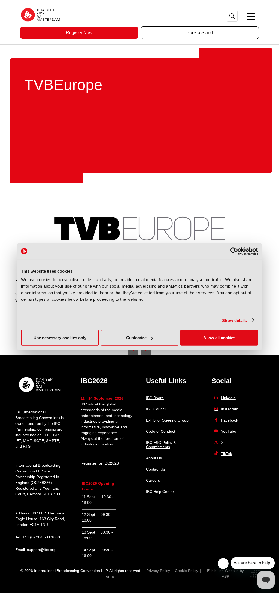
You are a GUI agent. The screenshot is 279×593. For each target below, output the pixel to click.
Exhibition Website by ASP (225, 573)
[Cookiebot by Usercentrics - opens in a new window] (234, 251)
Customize (136, 337)
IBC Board (155, 398)
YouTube (228, 431)
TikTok (226, 453)
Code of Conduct (160, 431)
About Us (154, 458)
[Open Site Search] (232, 16)
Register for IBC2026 (100, 463)
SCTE (39, 440)
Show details (234, 320)
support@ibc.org (41, 549)
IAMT (27, 440)
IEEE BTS (52, 435)
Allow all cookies (219, 337)
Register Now (79, 32)
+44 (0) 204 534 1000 (41, 537)
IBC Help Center (160, 491)
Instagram (229, 409)
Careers (153, 480)
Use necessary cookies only (60, 337)
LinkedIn (228, 398)
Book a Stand (200, 32)
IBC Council (156, 409)
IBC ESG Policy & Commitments (161, 444)
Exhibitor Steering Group (167, 420)
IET (18, 440)
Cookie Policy (186, 570)
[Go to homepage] (40, 23)
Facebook (229, 420)
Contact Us (155, 469)
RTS (27, 446)
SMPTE (52, 440)
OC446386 (41, 482)
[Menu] (251, 16)
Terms (109, 576)
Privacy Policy (158, 570)
